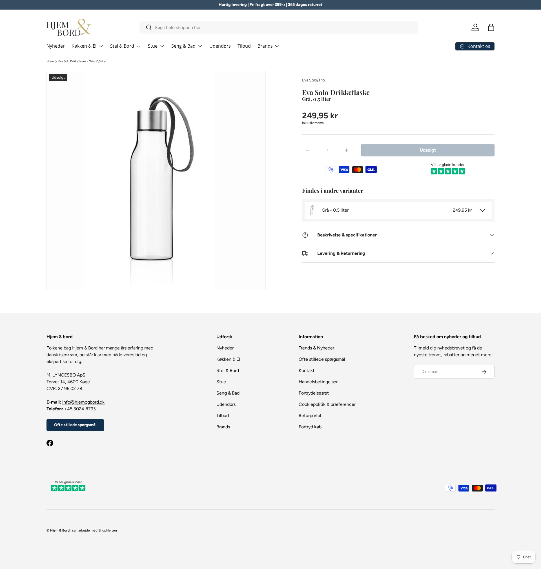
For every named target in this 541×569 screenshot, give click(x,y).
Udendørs (220, 46)
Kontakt (306, 370)
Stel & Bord (122, 46)
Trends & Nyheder (316, 348)
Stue (153, 46)
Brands (265, 46)
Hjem (50, 61)
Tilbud (244, 46)
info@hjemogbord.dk (83, 402)
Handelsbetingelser (318, 381)
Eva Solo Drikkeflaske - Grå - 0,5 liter (82, 61)
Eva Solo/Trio (313, 80)
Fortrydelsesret (314, 393)
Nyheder (55, 46)
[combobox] (278, 27)
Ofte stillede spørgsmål (75, 424)
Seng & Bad (183, 46)
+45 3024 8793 (80, 408)
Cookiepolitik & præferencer (327, 404)
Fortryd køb (310, 426)
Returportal (310, 415)
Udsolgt (428, 149)
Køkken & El (84, 46)
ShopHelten (107, 530)
